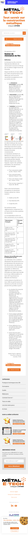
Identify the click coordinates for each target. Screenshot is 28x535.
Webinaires (5, 394)
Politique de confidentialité (14, 494)
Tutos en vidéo (6, 401)
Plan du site (14, 497)
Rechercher (25, 33)
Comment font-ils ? (7, 398)
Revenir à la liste (18, 39)
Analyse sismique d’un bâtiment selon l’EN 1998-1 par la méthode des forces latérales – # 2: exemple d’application (19, 421)
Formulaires (5, 386)
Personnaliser (15, 531)
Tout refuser (5, 518)
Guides (4, 390)
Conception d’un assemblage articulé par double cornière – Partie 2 (19, 431)
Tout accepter (15, 528)
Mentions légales (14, 491)
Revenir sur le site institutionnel (12, 2)
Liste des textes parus (8, 405)
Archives (4, 409)
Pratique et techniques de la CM (11, 382)
